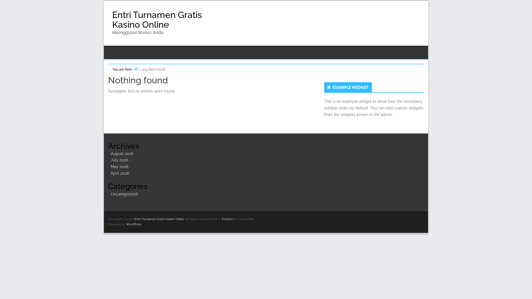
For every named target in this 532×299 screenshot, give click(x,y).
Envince (227, 219)
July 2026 (119, 160)
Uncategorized (124, 194)
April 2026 (120, 173)
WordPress (134, 224)
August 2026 (122, 153)
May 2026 (119, 166)
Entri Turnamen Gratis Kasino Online (157, 20)
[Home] (136, 68)
